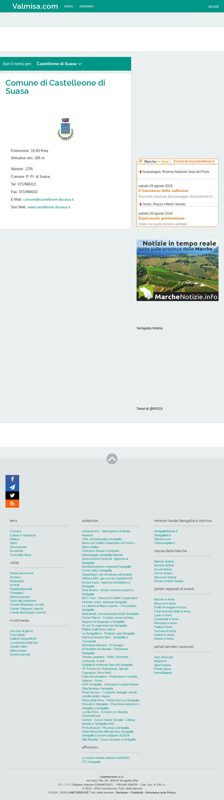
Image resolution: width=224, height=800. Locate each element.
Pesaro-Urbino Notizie (168, 581)
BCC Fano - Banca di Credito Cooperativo (109, 598)
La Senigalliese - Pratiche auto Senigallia (108, 633)
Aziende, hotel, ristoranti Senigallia (104, 602)
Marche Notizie (164, 561)
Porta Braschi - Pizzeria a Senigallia (105, 727)
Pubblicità (137, 792)
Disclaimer (122, 792)
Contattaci (16, 592)
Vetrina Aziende (20, 597)
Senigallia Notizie (150, 328)
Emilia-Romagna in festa (170, 607)
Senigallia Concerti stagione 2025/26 (106, 735)
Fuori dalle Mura (20, 555)
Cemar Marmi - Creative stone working (107, 617)
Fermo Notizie (163, 573)
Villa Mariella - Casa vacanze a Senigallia (109, 739)
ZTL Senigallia (91, 761)
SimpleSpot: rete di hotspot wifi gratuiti (107, 574)
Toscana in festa (165, 631)
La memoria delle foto (24, 642)
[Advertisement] (178, 91)
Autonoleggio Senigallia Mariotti (102, 555)
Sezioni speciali (20, 654)
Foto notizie (17, 634)
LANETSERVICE (78, 792)
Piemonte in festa (165, 623)
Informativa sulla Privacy (161, 792)
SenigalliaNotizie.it (166, 531)
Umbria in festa (164, 634)
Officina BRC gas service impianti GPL (107, 578)
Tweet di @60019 (150, 409)
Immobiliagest (163, 672)
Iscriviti (14, 585)
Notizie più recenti (21, 573)
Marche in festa (164, 599)
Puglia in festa (163, 626)
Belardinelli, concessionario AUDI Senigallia (110, 613)
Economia (16, 550)
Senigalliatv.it (162, 535)
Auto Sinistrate (163, 657)
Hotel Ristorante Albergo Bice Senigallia (108, 731)
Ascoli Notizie (163, 569)
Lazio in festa (163, 615)
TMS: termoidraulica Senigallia (102, 539)
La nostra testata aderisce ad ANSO (106, 757)
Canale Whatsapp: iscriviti (27, 604)
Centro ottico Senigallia (97, 570)
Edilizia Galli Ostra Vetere (98, 629)
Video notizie (18, 650)
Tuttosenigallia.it (164, 543)
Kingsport (160, 661)
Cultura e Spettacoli (23, 535)
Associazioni (18, 547)
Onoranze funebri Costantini (100, 550)
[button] (213, 6)
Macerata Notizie (165, 577)
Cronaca (15, 531)
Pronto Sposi (162, 668)
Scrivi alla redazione (23, 600)
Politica (14, 539)
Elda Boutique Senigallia (97, 688)
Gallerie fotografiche (23, 638)
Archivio (15, 577)
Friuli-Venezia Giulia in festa (172, 611)
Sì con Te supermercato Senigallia (104, 625)
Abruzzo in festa (165, 603)
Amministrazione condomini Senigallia (106, 566)
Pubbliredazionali (21, 589)
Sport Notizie (162, 665)
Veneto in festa (163, 638)
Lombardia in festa (166, 619)
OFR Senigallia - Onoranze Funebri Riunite (110, 684)
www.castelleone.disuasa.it (49, 207)
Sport (13, 543)
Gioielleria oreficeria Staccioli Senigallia (107, 664)
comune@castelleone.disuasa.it (48, 199)
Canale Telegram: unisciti (26, 608)
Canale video (18, 646)
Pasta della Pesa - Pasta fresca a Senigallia (110, 700)
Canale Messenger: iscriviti (28, 612)
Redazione (17, 581)
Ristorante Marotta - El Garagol (102, 645)
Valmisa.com (162, 539)
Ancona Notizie (164, 565)
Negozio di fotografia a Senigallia (103, 621)
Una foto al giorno (21, 631)
